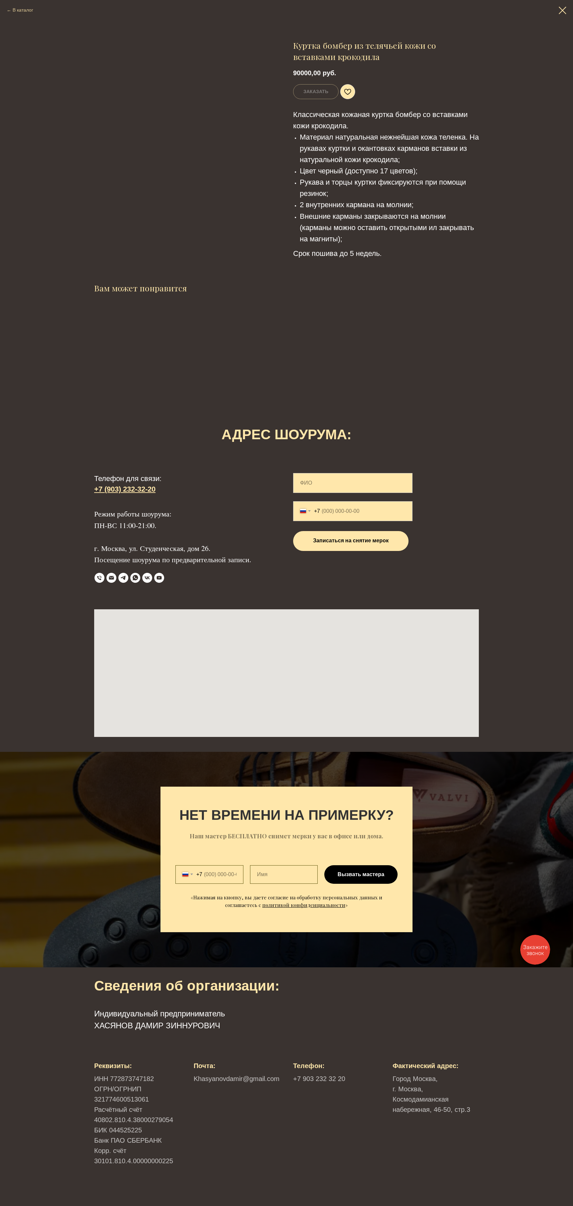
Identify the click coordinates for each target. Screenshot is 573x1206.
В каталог (23, 10)
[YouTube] (159, 578)
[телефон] (99, 578)
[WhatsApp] (135, 578)
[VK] (147, 578)
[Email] (111, 578)
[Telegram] (123, 578)
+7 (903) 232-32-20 (125, 489)
